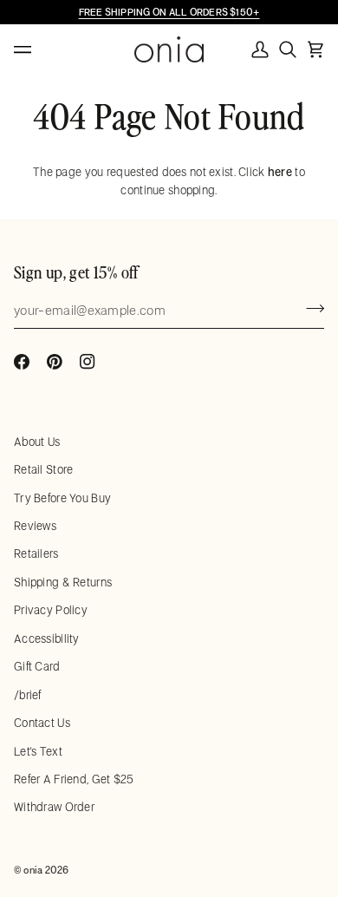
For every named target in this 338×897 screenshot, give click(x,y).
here (280, 172)
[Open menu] (40, 49)
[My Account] (260, 49)
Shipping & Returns (63, 582)
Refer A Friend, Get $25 (74, 779)
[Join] (310, 308)
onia (32, 869)
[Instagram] (87, 362)
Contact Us (42, 722)
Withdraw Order (54, 807)
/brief (28, 695)
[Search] (287, 49)
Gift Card (37, 666)
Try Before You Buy (62, 498)
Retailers (36, 553)
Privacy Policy (51, 610)
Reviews (35, 526)
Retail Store (43, 469)
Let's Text (38, 751)
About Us (37, 441)
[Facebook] (21, 362)
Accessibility (47, 638)
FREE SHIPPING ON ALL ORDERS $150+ (169, 11)
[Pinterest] (54, 362)
